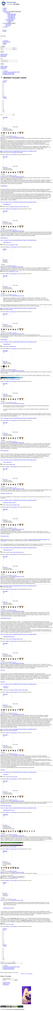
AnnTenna (5, 814)
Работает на (23, 973)
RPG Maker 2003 (12, 15)
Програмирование (10, 19)
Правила (5, 43)
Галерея (5, 23)
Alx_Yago (5, 117)
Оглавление (5, 40)
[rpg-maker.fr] (3, 1007)
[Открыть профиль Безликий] (7, 360)
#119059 (9, 662)
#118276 (10, 229)
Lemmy (11, 878)
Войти (2, 51)
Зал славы (5, 26)
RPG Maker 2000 (12, 14)
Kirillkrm (11, 346)
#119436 (10, 753)
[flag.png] (3, 769)
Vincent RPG (12, 244)
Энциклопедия (6, 11)
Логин (14, 48)
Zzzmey (5, 249)
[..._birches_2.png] (6, 493)
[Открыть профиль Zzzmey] (7, 258)
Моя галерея (8, 24)
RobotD (21, 152)
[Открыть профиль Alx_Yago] (7, 126)
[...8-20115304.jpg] (6, 618)
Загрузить (8, 25)
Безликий (5, 350)
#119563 (10, 799)
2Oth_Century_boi (24, 206)
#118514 (10, 332)
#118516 (10, 369)
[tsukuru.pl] (9, 1007)
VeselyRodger (12, 379)
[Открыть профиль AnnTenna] (7, 824)
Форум (4, 9)
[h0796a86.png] (4, 185)
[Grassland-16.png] (5, 536)
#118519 (10, 402)
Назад (4, 81)
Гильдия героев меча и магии (18, 137)
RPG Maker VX (11, 17)
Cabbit (11, 464)
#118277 (10, 265)
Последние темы (6, 41)
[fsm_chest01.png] (4, 450)
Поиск (4, 44)
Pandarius (12, 271)
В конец (5, 98)
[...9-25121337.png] (6, 805)
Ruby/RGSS (10, 20)
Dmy (11, 152)
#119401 (10, 713)
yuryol (11, 504)
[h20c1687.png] (4, 237)
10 (3, 93)
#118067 (10, 136)
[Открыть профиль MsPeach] (7, 860)
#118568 (10, 487)
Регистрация (3, 56)
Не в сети (5, 127)
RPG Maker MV (11, 18)
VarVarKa (14, 152)
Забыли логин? (4, 55)
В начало (5, 80)
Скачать (5, 10)
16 (3, 95)
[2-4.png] (3, 681)
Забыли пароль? (4, 54)
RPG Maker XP (11, 16)
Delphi (9, 22)
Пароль (14, 49)
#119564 (10, 834)
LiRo (18, 152)
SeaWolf (16, 206)
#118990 (9, 610)
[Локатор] (15, 1007)
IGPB (16, 730)
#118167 (10, 175)
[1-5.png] (3, 670)
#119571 (10, 899)
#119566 (10, 871)
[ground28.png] (4, 339)
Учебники (8, 12)
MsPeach (5, 851)
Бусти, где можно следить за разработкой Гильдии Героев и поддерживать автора (18, 151)
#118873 (10, 575)
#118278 (10, 294)
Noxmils (16, 689)
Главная (5, 8)
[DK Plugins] (20, 1007)
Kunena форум (29, 973)
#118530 (10, 441)
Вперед (4, 96)
